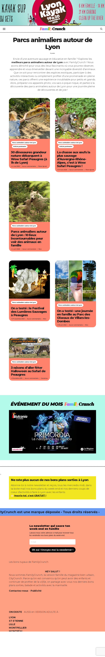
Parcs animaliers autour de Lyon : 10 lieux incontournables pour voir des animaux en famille (28, 238)
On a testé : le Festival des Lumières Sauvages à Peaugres (29, 311)
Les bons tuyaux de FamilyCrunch (28, 562)
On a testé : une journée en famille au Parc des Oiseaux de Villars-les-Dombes (75, 316)
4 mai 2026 (16, 166)
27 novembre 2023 (18, 319)
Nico (40, 249)
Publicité (36, 590)
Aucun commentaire (29, 166)
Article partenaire (19, 146)
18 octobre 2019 (17, 378)
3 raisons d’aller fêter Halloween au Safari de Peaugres (28, 371)
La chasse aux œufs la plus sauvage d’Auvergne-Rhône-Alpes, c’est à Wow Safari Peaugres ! (73, 159)
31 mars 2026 (62, 170)
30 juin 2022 (62, 325)
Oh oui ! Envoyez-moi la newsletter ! (52, 549)
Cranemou (44, 378)
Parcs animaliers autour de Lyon (24, 142)
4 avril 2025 (16, 249)
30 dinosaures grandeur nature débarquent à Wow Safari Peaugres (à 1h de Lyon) (29, 157)
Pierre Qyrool (42, 166)
